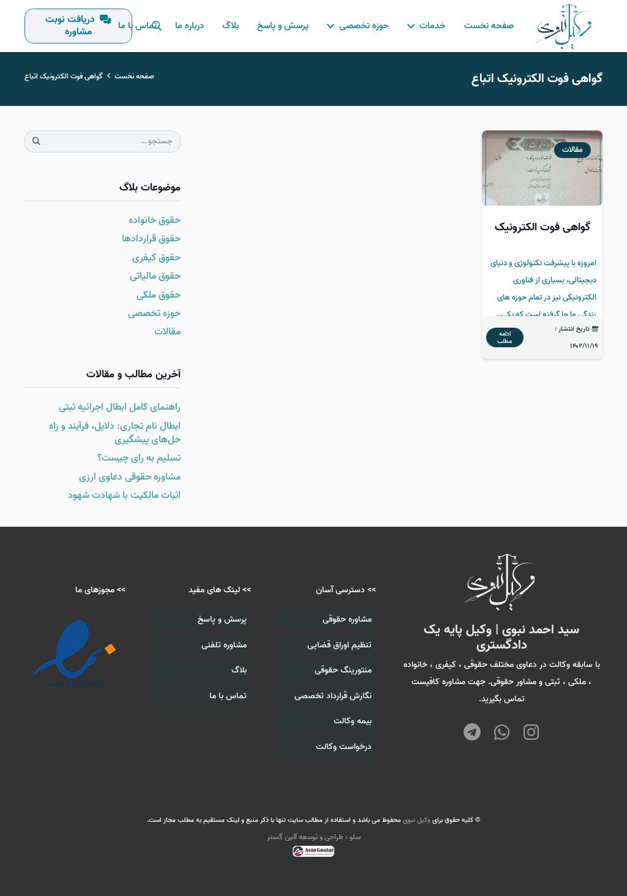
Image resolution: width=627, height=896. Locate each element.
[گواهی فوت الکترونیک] (542, 244)
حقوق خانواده (155, 220)
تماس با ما (228, 696)
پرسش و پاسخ (222, 619)
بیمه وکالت (353, 721)
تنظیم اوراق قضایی (339, 645)
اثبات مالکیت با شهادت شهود (124, 495)
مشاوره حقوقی (347, 619)
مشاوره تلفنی (224, 645)
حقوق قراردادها (151, 239)
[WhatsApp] (502, 733)
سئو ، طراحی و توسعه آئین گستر (314, 837)
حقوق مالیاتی (155, 276)
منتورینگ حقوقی (343, 670)
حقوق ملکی (159, 295)
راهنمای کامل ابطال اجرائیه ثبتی (120, 407)
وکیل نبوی (416, 820)
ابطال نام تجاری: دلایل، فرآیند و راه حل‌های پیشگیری (115, 433)
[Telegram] (472, 733)
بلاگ (239, 670)
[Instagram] (531, 732)
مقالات (167, 332)
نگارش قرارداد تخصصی (333, 696)
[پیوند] (565, 26)
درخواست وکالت (344, 747)
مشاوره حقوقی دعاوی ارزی (130, 477)
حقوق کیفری (156, 258)
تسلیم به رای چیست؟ (139, 458)
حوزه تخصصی (154, 314)
